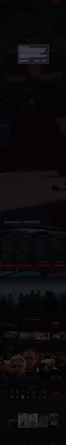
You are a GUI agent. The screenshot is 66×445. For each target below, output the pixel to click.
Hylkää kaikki (37, 60)
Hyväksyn (44, 60)
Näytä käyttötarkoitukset (24, 60)
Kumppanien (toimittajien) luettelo (24, 57)
